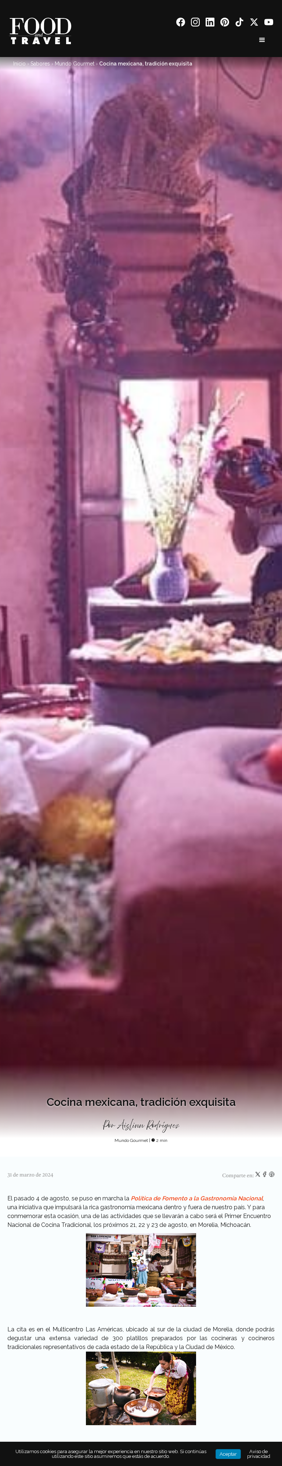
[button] (262, 40)
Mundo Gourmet (74, 64)
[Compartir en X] (258, 1175)
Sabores (40, 64)
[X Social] (254, 23)
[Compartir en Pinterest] (272, 1175)
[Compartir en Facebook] (265, 1175)
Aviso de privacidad (258, 1454)
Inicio (19, 64)
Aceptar (228, 1454)
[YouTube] (268, 23)
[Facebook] (180, 23)
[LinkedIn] (210, 23)
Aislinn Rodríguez (148, 1125)
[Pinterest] (224, 23)
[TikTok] (239, 23)
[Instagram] (195, 23)
